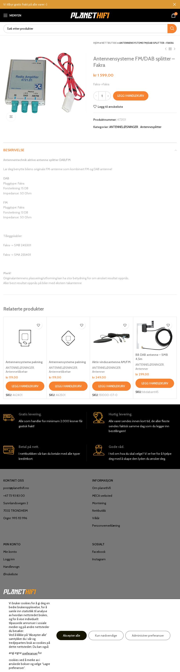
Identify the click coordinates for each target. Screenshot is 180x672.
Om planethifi (101, 488)
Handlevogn (11, 567)
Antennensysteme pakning (24, 362)
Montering (99, 503)
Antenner (98, 371)
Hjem (96, 42)
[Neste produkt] (174, 49)
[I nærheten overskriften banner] (174, 4)
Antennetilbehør (16, 371)
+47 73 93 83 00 (14, 496)
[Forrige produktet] (166, 49)
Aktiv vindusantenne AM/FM (111, 362)
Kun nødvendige (106, 635)
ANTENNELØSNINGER (123, 127)
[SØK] (172, 28)
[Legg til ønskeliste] (38, 325)
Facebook (98, 552)
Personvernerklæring (106, 526)
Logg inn (9, 559)
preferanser (30, 653)
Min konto (10, 552)
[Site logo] (90, 15)
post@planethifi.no (16, 488)
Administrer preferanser (148, 635)
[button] (25, 386)
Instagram (99, 559)
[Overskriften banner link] (83, 4)
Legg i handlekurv (130, 95)
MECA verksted (102, 496)
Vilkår (95, 518)
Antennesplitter (150, 127)
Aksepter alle (71, 635)
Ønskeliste (10, 574)
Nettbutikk (109, 42)
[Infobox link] (44, 420)
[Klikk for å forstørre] (11, 116)
